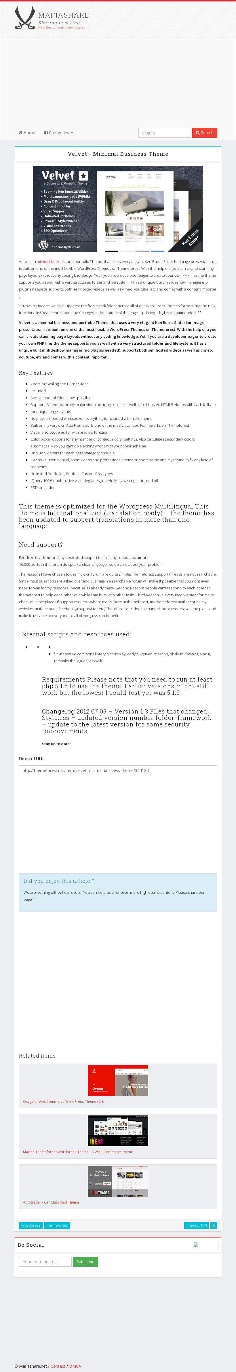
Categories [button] (59, 132)
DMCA (75, 1366)
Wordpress (30, 1225)
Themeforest (57, 1225)
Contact (58, 1366)
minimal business (51, 261)
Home (28, 132)
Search (207, 132)
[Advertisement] (115, 82)
